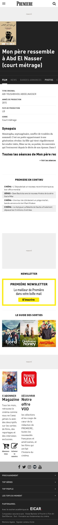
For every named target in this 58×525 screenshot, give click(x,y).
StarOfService (7, 516)
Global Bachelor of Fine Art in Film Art (39, 514)
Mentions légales (8, 522)
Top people (7, 489)
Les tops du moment (12, 496)
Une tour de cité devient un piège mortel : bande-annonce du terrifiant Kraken (26, 201)
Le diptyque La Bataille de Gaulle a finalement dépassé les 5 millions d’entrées (28, 208)
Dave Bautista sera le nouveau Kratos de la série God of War (28, 195)
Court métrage (9, 120)
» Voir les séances (48, 160)
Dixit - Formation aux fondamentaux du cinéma (31, 516)
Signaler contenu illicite (25, 522)
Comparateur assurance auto (13, 514)
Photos (49, 79)
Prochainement (10, 475)
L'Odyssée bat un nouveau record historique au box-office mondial (29, 188)
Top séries (7, 482)
